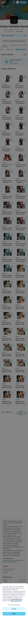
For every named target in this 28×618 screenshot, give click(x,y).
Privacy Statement (16, 600)
